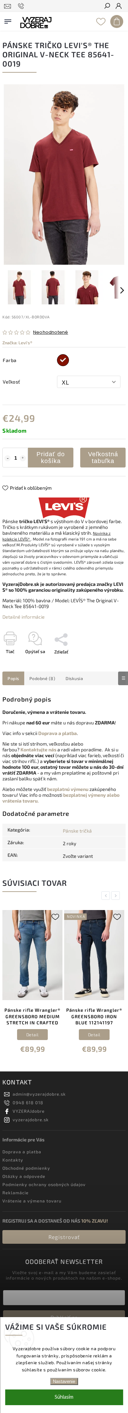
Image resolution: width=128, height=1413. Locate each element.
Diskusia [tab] (74, 678)
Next (117, 895)
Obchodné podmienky (26, 1168)
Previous (107, 895)
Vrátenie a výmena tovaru (31, 1200)
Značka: (17, 342)
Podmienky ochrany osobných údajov (44, 1184)
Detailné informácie (23, 617)
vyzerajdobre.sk (31, 1119)
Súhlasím (64, 1397)
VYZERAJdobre (29, 1111)
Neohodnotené (50, 332)
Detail (39, 1034)
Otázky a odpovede (23, 1176)
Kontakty (12, 1160)
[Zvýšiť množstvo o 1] (23, 458)
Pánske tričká (77, 831)
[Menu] (8, 20)
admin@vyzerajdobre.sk (39, 1094)
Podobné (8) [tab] (42, 678)
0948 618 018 (28, 1102)
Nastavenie (64, 1381)
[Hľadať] (107, 6)
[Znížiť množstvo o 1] (7, 458)
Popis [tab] (13, 678)
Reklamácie (15, 1192)
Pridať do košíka (51, 457)
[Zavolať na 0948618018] (22, 6)
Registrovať (64, 1237)
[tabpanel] (40, 983)
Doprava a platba (21, 1151)
